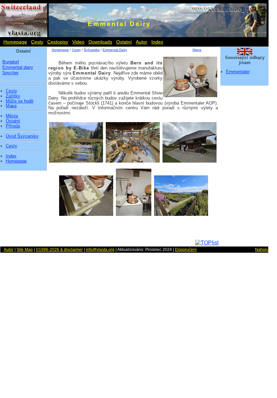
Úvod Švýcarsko (22, 136)
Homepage (15, 42)
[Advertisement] (133, 230)
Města (12, 116)
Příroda (13, 126)
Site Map (25, 249)
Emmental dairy (17, 67)
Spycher (10, 72)
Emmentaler (238, 71)
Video (78, 42)
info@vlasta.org (100, 249)
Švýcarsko (92, 50)
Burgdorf (10, 61)
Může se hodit (19, 101)
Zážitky (13, 96)
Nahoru (262, 249)
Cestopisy (57, 42)
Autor (141, 42)
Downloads (100, 42)
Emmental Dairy (115, 50)
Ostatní (124, 42)
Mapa (11, 106)
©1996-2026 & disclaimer (59, 249)
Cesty (37, 42)
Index (157, 42)
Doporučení (186, 249)
